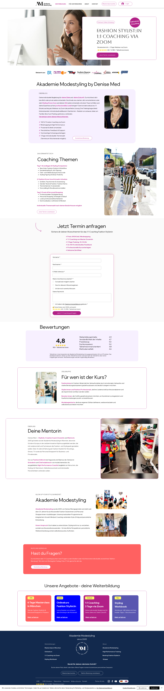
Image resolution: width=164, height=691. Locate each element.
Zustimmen (154, 688)
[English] (126, 681)
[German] (121, 681)
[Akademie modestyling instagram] (108, 681)
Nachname (57, 264)
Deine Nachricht (58, 292)
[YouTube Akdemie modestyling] (115, 681)
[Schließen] (162, 687)
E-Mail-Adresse (59, 272)
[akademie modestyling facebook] (112, 681)
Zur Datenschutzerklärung (104, 688)
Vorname (56, 257)
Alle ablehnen (143, 688)
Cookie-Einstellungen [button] (129, 688)
